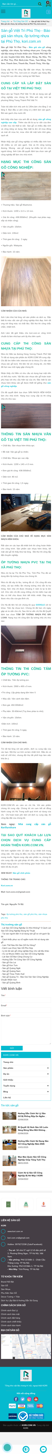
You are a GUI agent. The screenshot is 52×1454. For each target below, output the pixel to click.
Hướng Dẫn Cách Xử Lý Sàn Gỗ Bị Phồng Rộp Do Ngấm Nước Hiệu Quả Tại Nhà (32, 1116)
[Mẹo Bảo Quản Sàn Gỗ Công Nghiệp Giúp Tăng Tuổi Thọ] (9, 1161)
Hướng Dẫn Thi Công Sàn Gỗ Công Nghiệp (22, 959)
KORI (25, 1428)
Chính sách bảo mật (10, 1314)
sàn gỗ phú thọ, (31, 914)
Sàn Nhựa (5, 1289)
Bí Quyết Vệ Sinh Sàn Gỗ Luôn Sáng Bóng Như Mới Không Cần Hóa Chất (33, 1130)
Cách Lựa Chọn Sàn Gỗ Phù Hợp (17, 948)
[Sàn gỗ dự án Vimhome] (26, 1204)
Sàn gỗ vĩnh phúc (21, 873)
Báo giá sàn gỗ (36, 47)
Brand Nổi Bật (7, 1282)
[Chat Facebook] (43, 1449)
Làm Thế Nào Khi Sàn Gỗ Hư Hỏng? (19, 945)
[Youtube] (36, 1399)
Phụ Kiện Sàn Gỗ (9, 1293)
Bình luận (5, 1015)
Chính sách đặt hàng (10, 1318)
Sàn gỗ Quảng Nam (11, 971)
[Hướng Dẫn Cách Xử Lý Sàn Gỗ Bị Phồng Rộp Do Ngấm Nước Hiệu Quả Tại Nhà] (9, 1116)
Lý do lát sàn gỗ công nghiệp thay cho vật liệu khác (25, 951)
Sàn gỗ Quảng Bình (11, 982)
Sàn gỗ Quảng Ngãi (11, 968)
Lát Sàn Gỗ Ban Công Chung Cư (17, 957)
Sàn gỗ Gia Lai (9, 962)
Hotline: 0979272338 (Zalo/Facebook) (25, 1244)
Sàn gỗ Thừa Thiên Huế (13, 974)
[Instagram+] (29, 1399)
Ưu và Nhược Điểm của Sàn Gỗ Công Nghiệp (23, 954)
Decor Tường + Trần (10, 1297)
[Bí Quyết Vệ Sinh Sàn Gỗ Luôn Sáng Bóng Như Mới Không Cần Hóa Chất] (9, 1130)
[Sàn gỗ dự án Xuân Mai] (8, 1204)
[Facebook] (16, 1399)
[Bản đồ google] (26, 1346)
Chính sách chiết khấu (11, 1321)
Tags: (3, 914)
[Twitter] (22, 1399)
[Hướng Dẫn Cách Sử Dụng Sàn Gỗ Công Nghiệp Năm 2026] (9, 1145)
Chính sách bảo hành (11, 1325)
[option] (26, 1204)
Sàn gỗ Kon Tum (10, 965)
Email (4, 1005)
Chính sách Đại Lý (9, 1310)
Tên (3, 995)
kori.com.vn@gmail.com (18, 1238)
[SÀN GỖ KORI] (43, 1204)
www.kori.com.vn (15, 1231)
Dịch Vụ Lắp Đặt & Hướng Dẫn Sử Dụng (19, 1300)
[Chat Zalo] (26, 1449)
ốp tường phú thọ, (15, 914)
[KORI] (26, 13)
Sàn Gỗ (4, 1285)
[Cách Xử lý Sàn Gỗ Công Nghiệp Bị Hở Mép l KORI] (9, 1178)
